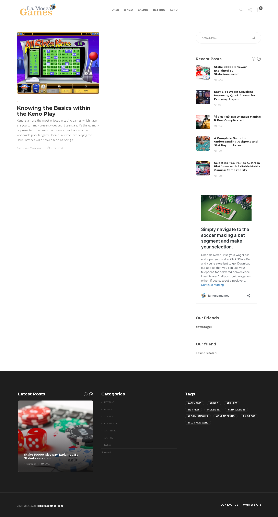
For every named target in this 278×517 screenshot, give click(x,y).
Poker (114, 9)
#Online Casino (225, 416)
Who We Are (252, 504)
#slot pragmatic (198, 422)
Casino (143, 9)
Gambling (110, 430)
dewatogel (204, 327)
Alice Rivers (23, 148)
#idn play (193, 409)
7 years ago (36, 148)
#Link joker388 (236, 409)
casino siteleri (206, 353)
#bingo (214, 403)
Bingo (128, 9)
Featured (110, 423)
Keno (174, 9)
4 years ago (30, 464)
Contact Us (229, 504)
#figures (232, 403)
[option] (228, 121)
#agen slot (194, 403)
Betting (159, 9)
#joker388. (213, 409)
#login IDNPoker (198, 416)
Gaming (109, 437)
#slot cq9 (249, 416)
